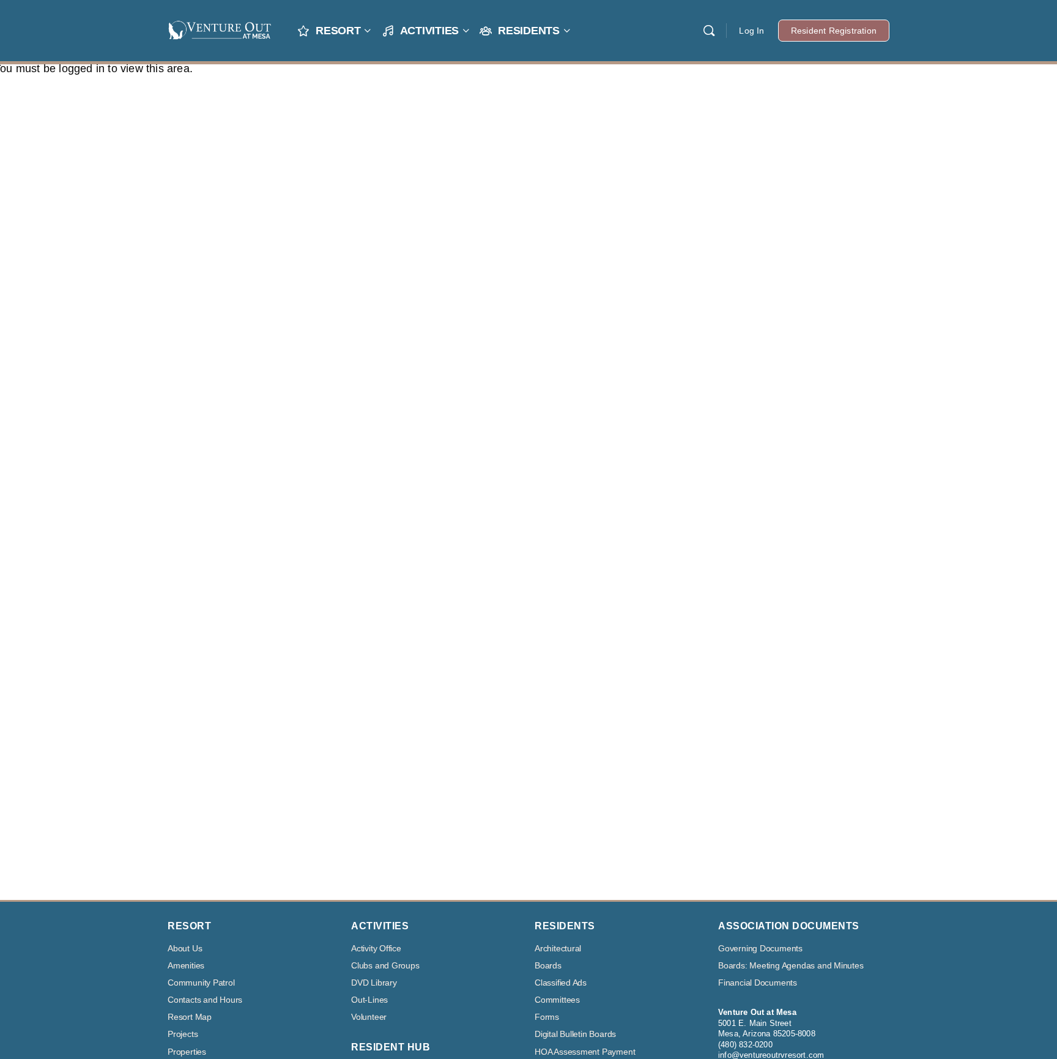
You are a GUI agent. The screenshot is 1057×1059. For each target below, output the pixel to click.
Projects (183, 1034)
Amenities (186, 966)
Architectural (558, 949)
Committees (557, 1000)
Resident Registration (834, 30)
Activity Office (376, 949)
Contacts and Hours (205, 1000)
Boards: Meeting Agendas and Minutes (791, 966)
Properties (187, 1052)
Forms (547, 1017)
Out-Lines (369, 1000)
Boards (548, 966)
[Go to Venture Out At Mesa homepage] (220, 29)
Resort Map (190, 1017)
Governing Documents (760, 949)
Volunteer (369, 1017)
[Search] (709, 30)
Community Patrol (201, 983)
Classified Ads (561, 983)
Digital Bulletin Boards (575, 1034)
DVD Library (374, 983)
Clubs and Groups (385, 966)
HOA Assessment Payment (585, 1052)
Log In (751, 30)
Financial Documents (757, 983)
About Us (185, 949)
